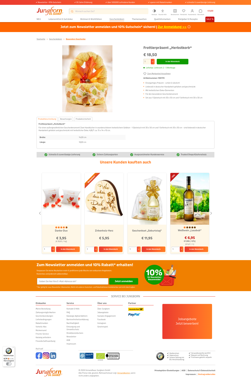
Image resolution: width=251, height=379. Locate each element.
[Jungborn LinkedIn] (53, 355)
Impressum (71, 344)
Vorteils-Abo (41, 327)
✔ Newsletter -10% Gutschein (48, 2)
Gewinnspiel (102, 327)
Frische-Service (42, 334)
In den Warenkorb (173, 62)
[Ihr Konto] (192, 11)
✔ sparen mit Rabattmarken (160, 2)
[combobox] (108, 11)
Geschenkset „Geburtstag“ (147, 230)
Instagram (101, 323)
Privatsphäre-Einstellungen (167, 371)
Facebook (101, 319)
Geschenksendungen (44, 316)
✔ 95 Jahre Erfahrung (83, 2)
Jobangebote (103, 312)
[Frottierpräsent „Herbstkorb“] (87, 78)
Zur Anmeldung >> (172, 27)
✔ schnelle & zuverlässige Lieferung (200, 2)
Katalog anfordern (43, 337)
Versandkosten (123, 373)
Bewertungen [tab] (66, 119)
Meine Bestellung (43, 309)
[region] (87, 78)
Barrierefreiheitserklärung (78, 319)
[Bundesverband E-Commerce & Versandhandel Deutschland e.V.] (86, 355)
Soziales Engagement (106, 316)
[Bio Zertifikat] (114, 355)
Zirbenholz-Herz (104, 230)
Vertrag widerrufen (206, 374)
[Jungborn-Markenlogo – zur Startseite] (50, 11)
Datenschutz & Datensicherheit (201, 371)
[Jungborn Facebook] (39, 355)
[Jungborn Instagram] (46, 355)
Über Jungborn (103, 309)
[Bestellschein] (175, 11)
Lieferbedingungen (44, 319)
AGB (68, 340)
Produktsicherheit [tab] (83, 119)
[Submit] (72, 11)
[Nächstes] (211, 213)
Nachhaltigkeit (73, 323)
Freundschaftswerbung (45, 341)
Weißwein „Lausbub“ (189, 230)
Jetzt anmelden (124, 281)
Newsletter (71, 336)
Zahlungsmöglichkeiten (46, 312)
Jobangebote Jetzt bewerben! (187, 321)
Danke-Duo (61, 230)
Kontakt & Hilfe (73, 309)
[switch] (8, 363)
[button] (154, 12)
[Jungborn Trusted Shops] (185, 356)
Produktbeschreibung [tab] (47, 119)
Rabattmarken (42, 323)
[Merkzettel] (183, 11)
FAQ (68, 312)
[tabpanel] (125, 135)
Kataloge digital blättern (77, 316)
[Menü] (13, 347)
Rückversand (41, 330)
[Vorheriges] (40, 213)
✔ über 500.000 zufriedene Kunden (120, 2)
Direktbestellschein (75, 333)
